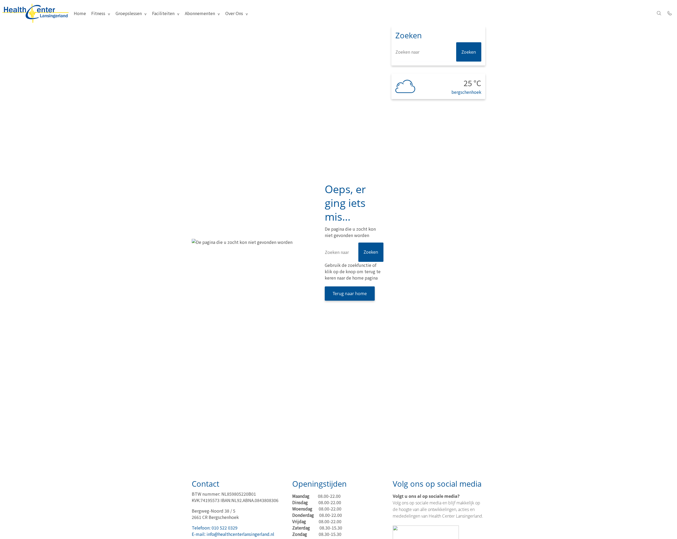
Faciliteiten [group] (163, 13)
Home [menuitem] (80, 13)
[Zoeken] (659, 13)
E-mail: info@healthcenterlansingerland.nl (233, 534)
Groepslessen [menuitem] (129, 13)
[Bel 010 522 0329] (669, 13)
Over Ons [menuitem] (234, 13)
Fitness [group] (98, 13)
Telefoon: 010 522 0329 (214, 527)
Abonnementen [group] (200, 13)
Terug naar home (350, 293)
